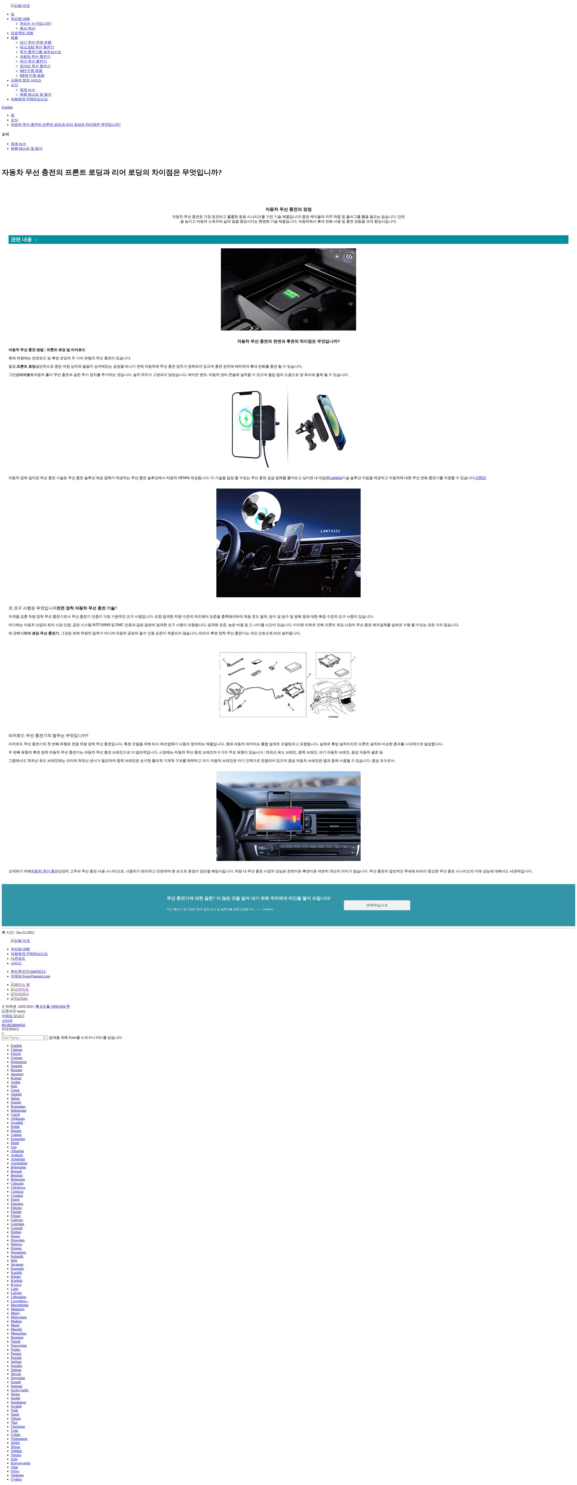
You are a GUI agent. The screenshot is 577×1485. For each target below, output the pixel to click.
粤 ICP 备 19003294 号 (53, 1006)
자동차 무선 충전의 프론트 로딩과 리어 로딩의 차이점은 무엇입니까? (66, 125)
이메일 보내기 (13, 1016)
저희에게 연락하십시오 (29, 99)
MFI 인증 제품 (31, 71)
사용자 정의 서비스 (26, 80)
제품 (14, 38)
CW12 (481, 478)
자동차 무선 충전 (44, 871)
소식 (14, 85)
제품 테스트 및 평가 (35, 94)
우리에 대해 (20, 19)
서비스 (16, 963)
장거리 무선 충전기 (35, 66)
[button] (377, 905)
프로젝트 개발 (22, 33)
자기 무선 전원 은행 (35, 42)
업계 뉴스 (27, 90)
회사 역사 (27, 28)
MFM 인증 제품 (32, 75)
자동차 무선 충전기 (35, 57)
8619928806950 (13, 1025)
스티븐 (7, 1021)
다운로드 (18, 958)
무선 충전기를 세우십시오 (40, 52)
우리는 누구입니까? (35, 23)
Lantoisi (336, 478)
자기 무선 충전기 (33, 61)
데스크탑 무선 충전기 (37, 47)
